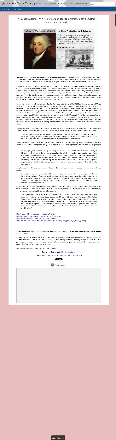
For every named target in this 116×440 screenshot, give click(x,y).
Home (14, 9)
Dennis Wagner (70, 252)
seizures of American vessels (58, 88)
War (80, 255)
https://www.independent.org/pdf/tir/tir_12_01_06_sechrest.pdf (38, 216)
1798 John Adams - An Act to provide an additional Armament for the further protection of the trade (56, 20)
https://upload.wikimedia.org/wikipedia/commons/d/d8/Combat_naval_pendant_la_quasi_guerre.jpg (51, 220)
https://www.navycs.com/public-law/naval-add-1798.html (36, 218)
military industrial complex (60, 255)
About (20, 9)
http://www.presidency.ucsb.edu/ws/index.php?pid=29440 (36, 214)
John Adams (46, 255)
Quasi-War (31, 119)
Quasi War (74, 255)
